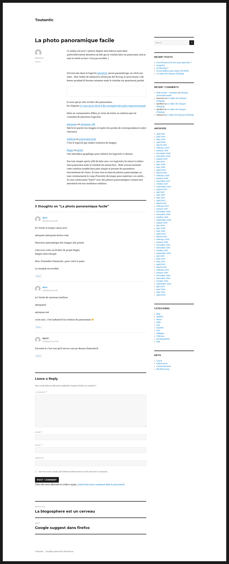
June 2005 (160, 259)
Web (158, 342)
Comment (41, 392)
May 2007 (160, 198)
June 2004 (160, 289)
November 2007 (163, 181)
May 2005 (160, 262)
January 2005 (162, 273)
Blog (158, 314)
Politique (160, 333)
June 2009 (160, 137)
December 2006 (163, 212)
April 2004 (161, 295)
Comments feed (163, 366)
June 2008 (160, 164)
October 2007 (162, 184)
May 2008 (160, 167)
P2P (158, 331)
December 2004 (163, 275)
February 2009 (162, 148)
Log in (159, 361)
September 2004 (163, 284)
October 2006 (162, 217)
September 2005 (163, 253)
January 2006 (162, 242)
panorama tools (87, 139)
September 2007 (163, 187)
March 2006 (161, 237)
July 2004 (160, 287)
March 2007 (161, 203)
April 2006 (161, 234)
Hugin (70, 150)
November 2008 (163, 156)
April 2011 (160, 134)
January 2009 (162, 150)
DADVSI (159, 317)
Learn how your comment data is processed (101, 484)
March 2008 (161, 173)
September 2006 (163, 220)
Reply (38, 276)
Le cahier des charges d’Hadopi (170, 74)
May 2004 (160, 292)
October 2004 (162, 281)
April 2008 (161, 170)
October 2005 (162, 250)
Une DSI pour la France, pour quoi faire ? (173, 62)
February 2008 (162, 175)
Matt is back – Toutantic (166, 93)
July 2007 (160, 192)
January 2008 (162, 178)
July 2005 (160, 256)
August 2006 (161, 223)
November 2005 (163, 248)
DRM (158, 322)
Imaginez (160, 65)
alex (44, 217)
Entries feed (161, 363)
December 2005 (163, 245)
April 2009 (161, 142)
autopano (72, 124)
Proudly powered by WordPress (59, 551)
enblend (71, 139)
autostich (102, 73)
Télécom (160, 336)
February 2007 (162, 206)
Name (38, 432)
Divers (37, 62)
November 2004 (163, 278)
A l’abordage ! (162, 68)
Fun (158, 325)
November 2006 (163, 214)
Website (39, 458)
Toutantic (44, 20)
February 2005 (162, 270)
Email (39, 445)
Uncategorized (162, 339)
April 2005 (160, 264)
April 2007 (160, 200)
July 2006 (160, 225)
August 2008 (161, 159)
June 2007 (160, 195)
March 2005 (161, 267)
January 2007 (162, 209)
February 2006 (162, 239)
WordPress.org (162, 369)
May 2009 (160, 139)
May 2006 (160, 231)
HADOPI (160, 328)
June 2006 (160, 228)
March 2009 (161, 145)
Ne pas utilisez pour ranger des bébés (172, 71)
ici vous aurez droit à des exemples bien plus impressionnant (113, 105)
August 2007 (161, 189)
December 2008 (163, 153)
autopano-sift (88, 124)
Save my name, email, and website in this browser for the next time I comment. (73, 472)
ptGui (80, 150)
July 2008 (160, 162)
